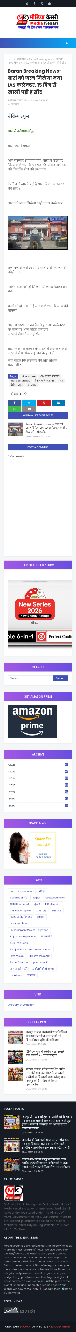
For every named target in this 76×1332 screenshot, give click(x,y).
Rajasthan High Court (23, 936)
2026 (38, 765)
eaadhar (25, 1326)
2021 (38, 799)
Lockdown (16, 975)
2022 (38, 792)
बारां (61, 380)
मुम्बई (37, 904)
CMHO (40, 917)
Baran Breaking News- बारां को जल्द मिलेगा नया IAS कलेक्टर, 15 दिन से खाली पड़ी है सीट (46, 428)
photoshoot (40, 962)
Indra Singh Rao (20, 380)
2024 (38, 778)
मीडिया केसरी (16, 100)
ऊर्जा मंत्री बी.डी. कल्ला (43, 969)
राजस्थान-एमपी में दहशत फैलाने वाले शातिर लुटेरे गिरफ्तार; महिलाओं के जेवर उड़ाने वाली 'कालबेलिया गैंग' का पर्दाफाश (46, 1163)
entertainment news (22, 891)
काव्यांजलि (46, 936)
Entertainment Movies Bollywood (29, 930)
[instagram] (26, 3)
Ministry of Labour (39, 956)
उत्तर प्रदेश (56, 910)
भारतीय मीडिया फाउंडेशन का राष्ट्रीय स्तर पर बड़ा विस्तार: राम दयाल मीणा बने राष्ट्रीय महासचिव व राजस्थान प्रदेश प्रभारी (46, 1144)
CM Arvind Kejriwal (21, 910)
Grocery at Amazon (21, 1005)
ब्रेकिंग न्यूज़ (17, 385)
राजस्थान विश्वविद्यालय (21, 917)
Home (11, 59)
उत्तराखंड (31, 975)
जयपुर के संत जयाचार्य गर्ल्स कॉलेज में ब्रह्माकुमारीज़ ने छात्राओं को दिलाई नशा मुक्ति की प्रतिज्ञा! (46, 1036)
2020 (38, 806)
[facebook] (34, 3)
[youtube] (49, 3)
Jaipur (36, 897)
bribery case (28, 376)
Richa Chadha (19, 962)
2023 (38, 785)
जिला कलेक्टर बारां (45, 380)
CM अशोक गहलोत (49, 376)
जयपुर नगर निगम (19, 923)
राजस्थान (21, 59)
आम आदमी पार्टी (18, 969)
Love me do (17, 956)
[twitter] (42, 3)
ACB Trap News (19, 943)
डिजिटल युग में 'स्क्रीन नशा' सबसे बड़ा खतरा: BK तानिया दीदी (45, 1054)
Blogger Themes (60, 1326)
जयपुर (42, 891)
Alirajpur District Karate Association (30, 949)
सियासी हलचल (53, 904)
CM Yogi (42, 910)
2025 (38, 771)
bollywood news (55, 897)
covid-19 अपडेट (18, 897)
